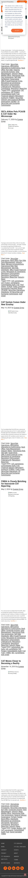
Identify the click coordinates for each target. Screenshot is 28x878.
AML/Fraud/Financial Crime (11, 81)
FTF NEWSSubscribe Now (22, 2)
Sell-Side (17, 77)
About (16, 853)
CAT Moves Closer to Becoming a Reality (11, 662)
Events (16, 850)
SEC (13, 653)
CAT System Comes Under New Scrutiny (13, 303)
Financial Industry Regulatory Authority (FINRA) (12, 97)
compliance (15, 283)
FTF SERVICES (18, 843)
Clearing (16, 70)
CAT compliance (17, 281)
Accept (17, 30)
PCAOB (9, 286)
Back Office (14, 260)
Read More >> (21, 60)
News (3, 846)
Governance (14, 79)
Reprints (17, 863)
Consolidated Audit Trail (10, 94)
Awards (16, 856)
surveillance (19, 653)
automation (15, 90)
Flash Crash (19, 469)
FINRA (8, 653)
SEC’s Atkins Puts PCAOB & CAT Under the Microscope (13, 114)
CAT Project (15, 92)
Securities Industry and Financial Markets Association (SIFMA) (13, 100)
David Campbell (16, 832)
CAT (24, 828)
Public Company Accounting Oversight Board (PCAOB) (13, 288)
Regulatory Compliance (10, 275)
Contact (4, 850)
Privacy (3, 853)
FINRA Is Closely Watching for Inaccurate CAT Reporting (13, 483)
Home (3, 843)
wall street (5, 655)
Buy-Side (9, 70)
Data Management (10, 73)
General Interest (20, 815)
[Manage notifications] (25, 874)
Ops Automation (7, 77)
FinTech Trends (16, 817)
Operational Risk (18, 75)
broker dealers (16, 828)
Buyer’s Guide (5, 863)
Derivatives (5, 823)
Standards (5, 270)
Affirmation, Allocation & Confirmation (11, 67)
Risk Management (9, 267)
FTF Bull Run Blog (20, 846)
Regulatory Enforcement (10, 85)
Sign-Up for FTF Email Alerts (7, 1)
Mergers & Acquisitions (15, 264)
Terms (16, 859)
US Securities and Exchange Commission (10, 103)
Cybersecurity (6, 86)
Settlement (5, 79)
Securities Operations (16, 290)
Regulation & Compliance (10, 83)
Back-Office (5, 819)
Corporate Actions (8, 72)
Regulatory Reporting (19, 88)
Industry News (17, 73)
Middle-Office (6, 75)
